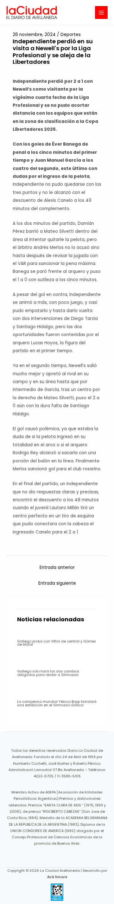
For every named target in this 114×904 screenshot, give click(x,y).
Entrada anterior (57, 567)
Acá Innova (57, 877)
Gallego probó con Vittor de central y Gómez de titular (56, 643)
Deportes (70, 35)
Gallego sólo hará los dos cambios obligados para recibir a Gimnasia (48, 673)
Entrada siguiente (57, 583)
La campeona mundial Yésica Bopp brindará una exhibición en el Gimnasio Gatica (57, 703)
